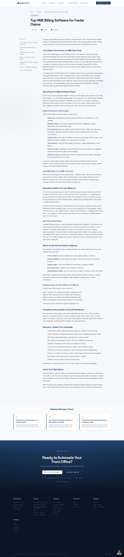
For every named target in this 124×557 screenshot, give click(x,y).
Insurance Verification (40, 502)
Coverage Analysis (19, 502)
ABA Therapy (57, 502)
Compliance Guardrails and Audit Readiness (29, 63)
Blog (74, 502)
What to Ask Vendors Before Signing (28, 58)
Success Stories (72, 3)
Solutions (61, 3)
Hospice (55, 513)
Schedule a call (103, 3)
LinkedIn (45, 29)
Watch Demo (16, 509)
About (15, 523)
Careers (15, 525)
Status (95, 502)
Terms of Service (51, 554)
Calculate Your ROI (72, 472)
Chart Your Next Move (26, 70)
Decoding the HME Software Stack (28, 48)
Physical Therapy (58, 504)
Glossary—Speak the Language (28, 67)
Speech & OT (57, 506)
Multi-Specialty (58, 509)
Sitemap (64, 554)
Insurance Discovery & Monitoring (40, 507)
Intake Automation (39, 512)
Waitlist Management (39, 514)
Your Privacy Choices (40, 554)
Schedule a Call (18, 506)
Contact (15, 529)
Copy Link (55, 29)
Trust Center (97, 504)
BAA (59, 554)
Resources (84, 3)
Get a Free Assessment (52, 472)
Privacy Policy (29, 554)
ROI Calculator (18, 504)
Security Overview (99, 506)
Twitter (35, 29)
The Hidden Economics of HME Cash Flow (28, 43)
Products (52, 3)
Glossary (39, 12)
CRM (34, 510)
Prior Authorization (39, 504)
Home (44, 3)
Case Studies (77, 506)
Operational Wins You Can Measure (27, 53)
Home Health (57, 511)
